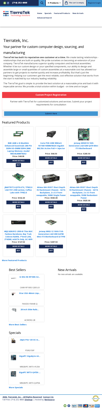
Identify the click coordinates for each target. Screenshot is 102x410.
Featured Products (62, 13)
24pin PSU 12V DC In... (30, 340)
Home (39, 13)
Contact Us (48, 397)
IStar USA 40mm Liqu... (29, 293)
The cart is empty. (76, 3)
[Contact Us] (4, 2)
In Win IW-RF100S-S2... (30, 277)
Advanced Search (44, 18)
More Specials (16, 387)
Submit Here (51, 113)
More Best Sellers (18, 324)
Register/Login (94, 3)
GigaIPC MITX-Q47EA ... (30, 372)
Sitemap (29, 399)
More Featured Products (14, 260)
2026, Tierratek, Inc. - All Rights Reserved (22, 397)
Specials (48, 13)
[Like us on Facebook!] (8, 2)
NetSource (49, 399)
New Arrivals (78, 13)
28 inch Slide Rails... (30, 309)
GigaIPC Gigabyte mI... (29, 356)
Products (54, 3)
